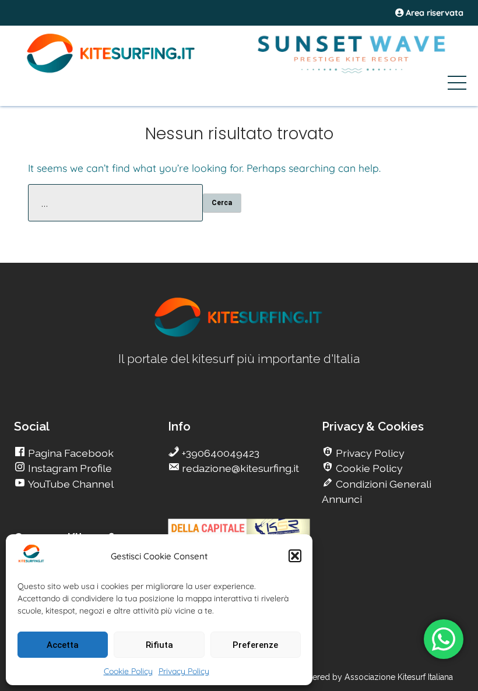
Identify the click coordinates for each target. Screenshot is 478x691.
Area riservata (433, 13)
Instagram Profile (69, 468)
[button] (295, 556)
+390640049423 (219, 453)
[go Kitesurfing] (239, 335)
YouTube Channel (70, 484)
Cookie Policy (128, 671)
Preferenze (255, 645)
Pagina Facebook (70, 453)
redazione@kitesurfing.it (239, 468)
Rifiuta (159, 645)
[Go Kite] (111, 71)
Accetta (63, 645)
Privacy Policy (184, 671)
